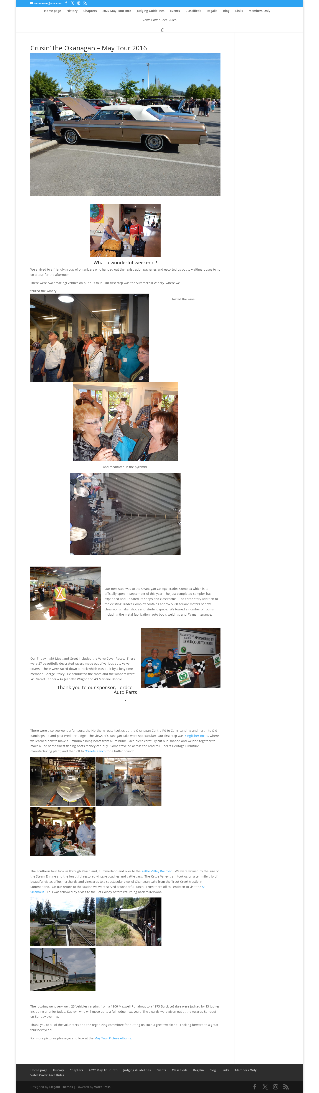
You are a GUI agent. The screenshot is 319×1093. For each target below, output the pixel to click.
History (72, 11)
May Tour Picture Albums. (113, 1038)
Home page (52, 11)
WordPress (102, 1087)
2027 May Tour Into (116, 11)
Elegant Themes (61, 1087)
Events (175, 11)
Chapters (90, 11)
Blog (226, 11)
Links (239, 11)
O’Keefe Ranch (95, 751)
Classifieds (193, 11)
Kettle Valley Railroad (156, 871)
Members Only (259, 11)
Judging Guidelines (150, 11)
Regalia (212, 11)
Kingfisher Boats (196, 736)
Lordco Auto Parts (125, 689)
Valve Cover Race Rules (159, 20)
